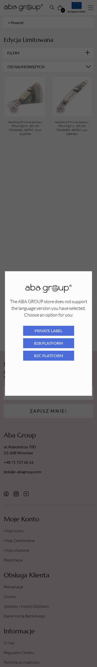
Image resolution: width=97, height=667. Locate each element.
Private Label (48, 330)
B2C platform (48, 355)
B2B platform (48, 343)
